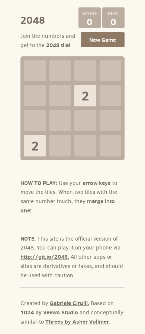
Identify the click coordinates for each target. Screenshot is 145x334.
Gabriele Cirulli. (69, 303)
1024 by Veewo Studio (49, 312)
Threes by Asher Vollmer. (77, 321)
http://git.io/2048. (44, 257)
